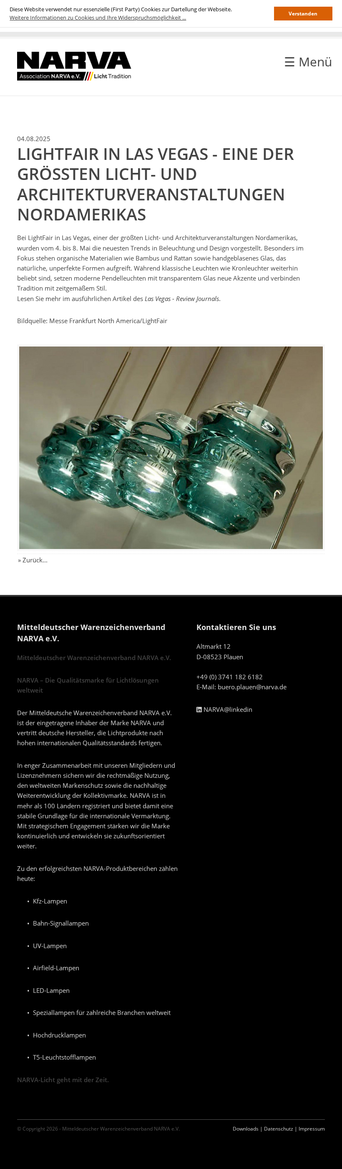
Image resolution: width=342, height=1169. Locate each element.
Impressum (312, 1128)
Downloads (246, 1128)
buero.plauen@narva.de (252, 687)
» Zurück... (33, 560)
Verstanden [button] (303, 13)
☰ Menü (308, 62)
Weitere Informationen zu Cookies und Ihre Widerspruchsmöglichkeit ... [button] (98, 17)
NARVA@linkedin (227, 709)
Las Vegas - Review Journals (182, 298)
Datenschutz (278, 1128)
